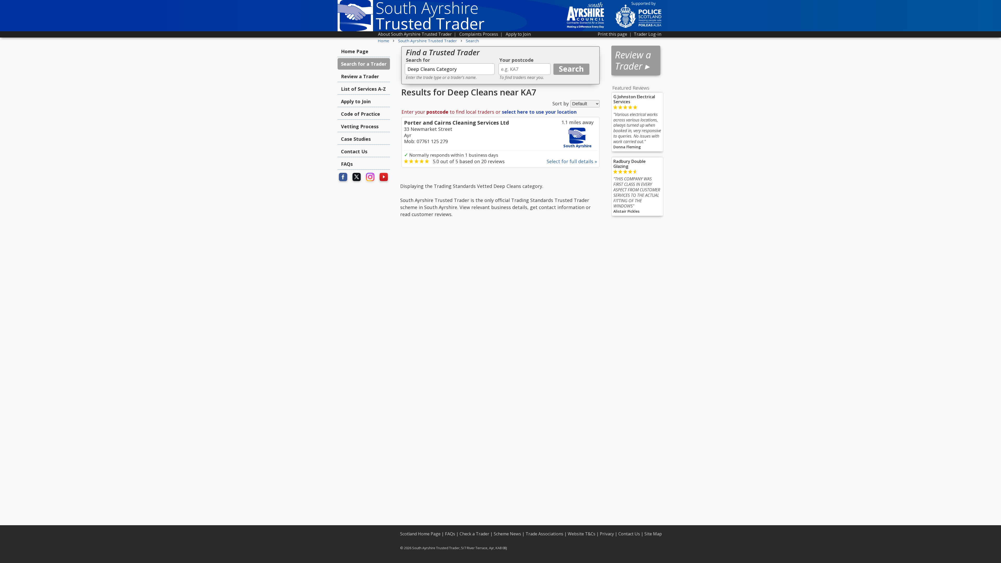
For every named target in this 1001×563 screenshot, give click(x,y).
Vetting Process (360, 126)
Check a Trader (474, 534)
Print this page (612, 34)
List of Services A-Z (363, 89)
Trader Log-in (647, 34)
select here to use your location (539, 112)
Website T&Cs (581, 534)
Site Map (653, 534)
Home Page (354, 51)
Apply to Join (518, 34)
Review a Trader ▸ (633, 60)
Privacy (607, 534)
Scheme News (507, 534)
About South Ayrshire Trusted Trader (415, 34)
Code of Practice (360, 114)
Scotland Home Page (420, 534)
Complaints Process (478, 34)
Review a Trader (360, 76)
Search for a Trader (364, 64)
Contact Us (354, 151)
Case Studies (356, 139)
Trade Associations (544, 534)
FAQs (347, 164)
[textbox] (450, 69)
